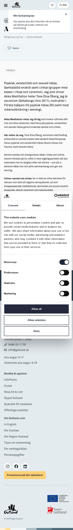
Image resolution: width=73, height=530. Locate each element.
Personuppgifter (14, 455)
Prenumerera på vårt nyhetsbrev (25, 475)
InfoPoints (10, 379)
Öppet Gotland (13, 398)
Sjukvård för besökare (18, 404)
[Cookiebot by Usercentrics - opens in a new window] (54, 196)
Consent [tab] (13, 205)
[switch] (64, 272)
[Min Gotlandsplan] (52, 5)
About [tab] (60, 205)
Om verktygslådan (15, 448)
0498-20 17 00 (17, 344)
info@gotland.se (18, 350)
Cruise (8, 386)
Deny (36, 331)
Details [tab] (36, 205)
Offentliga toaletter (16, 410)
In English (10, 424)
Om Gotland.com (14, 418)
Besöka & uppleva (15, 373)
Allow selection (37, 320)
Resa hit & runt (13, 392)
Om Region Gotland (16, 436)
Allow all (36, 308)
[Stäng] (66, 14)
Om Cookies (11, 430)
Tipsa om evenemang (17, 442)
